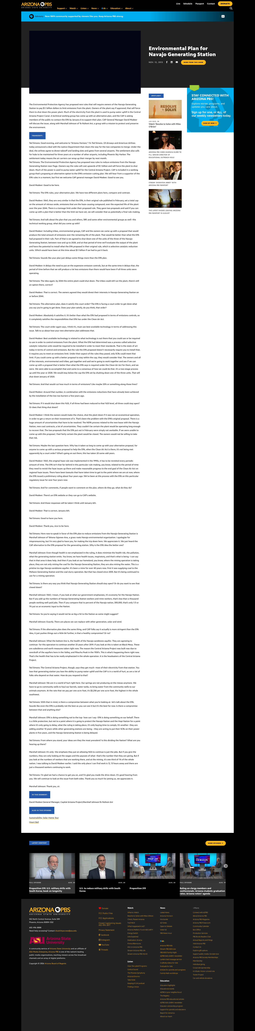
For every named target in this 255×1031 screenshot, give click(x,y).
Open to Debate (166, 926)
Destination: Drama (135, 940)
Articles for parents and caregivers (173, 970)
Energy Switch (133, 933)
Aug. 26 (154, 121)
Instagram (105, 940)
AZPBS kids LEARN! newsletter (171, 956)
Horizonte (164, 919)
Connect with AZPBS (200, 912)
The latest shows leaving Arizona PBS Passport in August (164, 212)
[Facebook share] (168, 62)
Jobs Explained (133, 937)
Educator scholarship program (171, 1006)
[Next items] (226, 866)
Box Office (197, 930)
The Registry (164, 996)
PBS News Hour (166, 933)
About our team (166, 1016)
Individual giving (199, 964)
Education (164, 981)
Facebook (104, 935)
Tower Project (198, 975)
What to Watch (133, 912)
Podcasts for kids (166, 966)
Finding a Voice (133, 987)
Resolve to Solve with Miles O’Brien (140, 916)
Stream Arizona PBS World (137, 954)
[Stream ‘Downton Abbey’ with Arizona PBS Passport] (165, 162)
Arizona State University (60, 948)
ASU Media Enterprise (38, 952)
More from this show (193, 62)
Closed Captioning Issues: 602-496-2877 (110, 924)
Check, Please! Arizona (136, 919)
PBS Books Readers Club (202, 937)
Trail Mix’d (131, 923)
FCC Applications (106, 918)
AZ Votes (163, 923)
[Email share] (178, 62)
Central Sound (133, 969)
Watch (130, 908)
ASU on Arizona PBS (135, 947)
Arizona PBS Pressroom (202, 923)
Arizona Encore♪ (134, 976)
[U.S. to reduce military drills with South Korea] (102, 854)
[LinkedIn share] (173, 62)
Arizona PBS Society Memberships (205, 957)
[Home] (36, 5)
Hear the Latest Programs (137, 966)
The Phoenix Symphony (136, 973)
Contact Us (197, 947)
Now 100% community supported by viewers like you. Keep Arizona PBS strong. (84, 16)
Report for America (167, 1013)
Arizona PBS (53, 952)
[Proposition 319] (152, 854)
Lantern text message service (171, 959)
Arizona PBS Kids (166, 946)
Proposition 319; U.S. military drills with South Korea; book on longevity (50, 889)
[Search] (230, 8)
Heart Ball (34, 822)
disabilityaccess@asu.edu (66, 931)
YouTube (105, 944)
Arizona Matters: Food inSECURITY (140, 930)
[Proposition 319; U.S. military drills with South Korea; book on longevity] (52, 854)
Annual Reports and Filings (202, 940)
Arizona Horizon (166, 916)
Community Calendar (201, 926)
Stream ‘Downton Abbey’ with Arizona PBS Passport (162, 184)
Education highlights (167, 985)
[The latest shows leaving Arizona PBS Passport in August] (165, 190)
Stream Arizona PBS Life (136, 950)
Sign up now (209, 123)
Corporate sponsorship (201, 968)
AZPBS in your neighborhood (171, 992)
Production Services (200, 933)
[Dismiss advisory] (223, 16)
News (162, 908)
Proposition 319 (138, 888)
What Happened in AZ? (136, 926)
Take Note (131, 980)
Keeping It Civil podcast (136, 983)
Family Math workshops (169, 973)
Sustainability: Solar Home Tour (44, 818)
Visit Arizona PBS (199, 944)
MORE (214, 843)
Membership (197, 961)
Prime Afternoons (134, 944)
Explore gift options (200, 950)
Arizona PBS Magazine (201, 919)
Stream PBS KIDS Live (168, 949)
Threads (104, 949)
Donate (105, 908)
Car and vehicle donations (202, 978)
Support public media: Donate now (206, 954)
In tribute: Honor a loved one (204, 971)
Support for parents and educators (173, 1010)
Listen (130, 961)
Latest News (164, 912)
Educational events (167, 989)
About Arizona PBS (200, 916)
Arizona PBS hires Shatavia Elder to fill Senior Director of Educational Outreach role (165, 154)
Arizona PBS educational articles (172, 999)
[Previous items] (29, 866)
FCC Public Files (106, 913)
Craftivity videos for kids (169, 963)
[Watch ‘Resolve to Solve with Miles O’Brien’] (165, 101)
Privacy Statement (106, 930)
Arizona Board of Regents (55, 963)
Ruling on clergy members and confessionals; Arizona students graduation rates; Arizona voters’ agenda (202, 891)
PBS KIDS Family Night (168, 952)
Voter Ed (163, 930)
